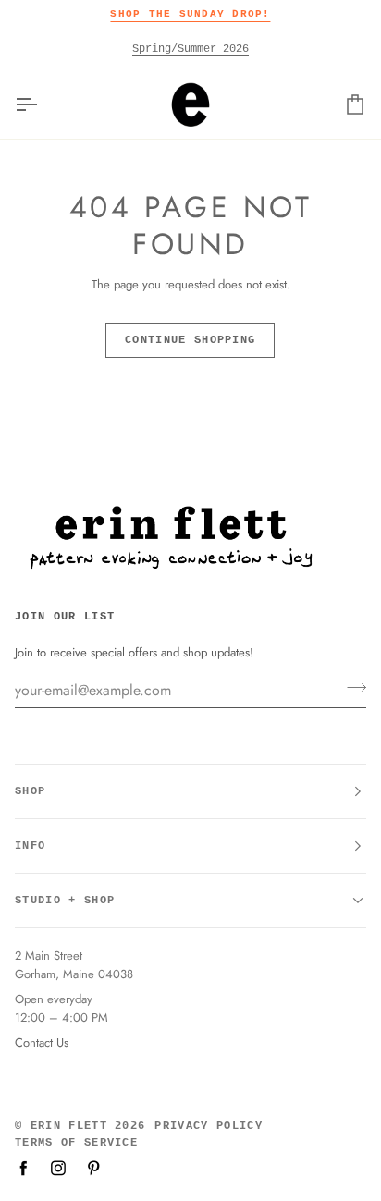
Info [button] (30, 845)
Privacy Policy (208, 1126)
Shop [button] (30, 791)
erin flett (69, 1126)
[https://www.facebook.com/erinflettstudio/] (23, 1167)
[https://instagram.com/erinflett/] (58, 1167)
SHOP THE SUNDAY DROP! (190, 13)
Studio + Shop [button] (65, 900)
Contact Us (41, 1042)
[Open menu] (42, 104)
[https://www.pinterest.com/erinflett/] (93, 1167)
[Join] (351, 688)
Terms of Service (76, 1142)
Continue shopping (190, 340)
